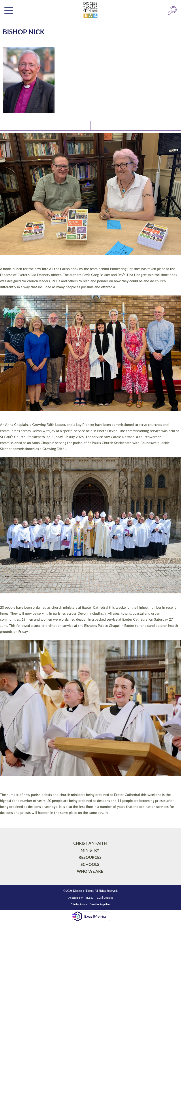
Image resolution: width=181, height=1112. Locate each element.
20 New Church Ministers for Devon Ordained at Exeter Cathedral (81, 438)
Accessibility (75, 735)
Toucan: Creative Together (95, 742)
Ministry (90, 688)
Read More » (8, 292)
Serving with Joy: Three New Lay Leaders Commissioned (67, 255)
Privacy (89, 735)
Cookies (108, 735)
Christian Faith (90, 681)
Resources (90, 695)
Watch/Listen (104, 125)
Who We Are (90, 709)
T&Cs (98, 735)
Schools (90, 702)
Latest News (13, 125)
